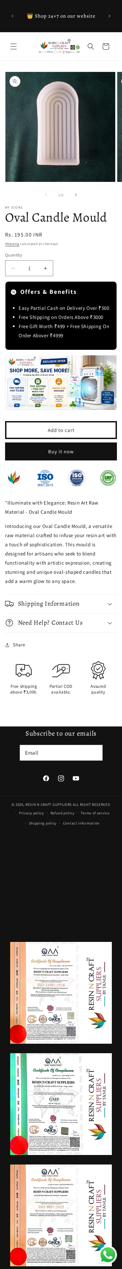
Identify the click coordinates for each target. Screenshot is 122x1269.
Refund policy (62, 813)
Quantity (13, 255)
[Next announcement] (109, 15)
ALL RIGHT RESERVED (91, 804)
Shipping (12, 244)
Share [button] (19, 645)
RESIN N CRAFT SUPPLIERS (48, 804)
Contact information (81, 823)
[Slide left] (46, 194)
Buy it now (61, 451)
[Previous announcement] (12, 15)
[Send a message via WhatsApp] (108, 1255)
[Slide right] (75, 194)
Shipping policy (43, 823)
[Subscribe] (94, 753)
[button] (13, 46)
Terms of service (95, 813)
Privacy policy (31, 813)
